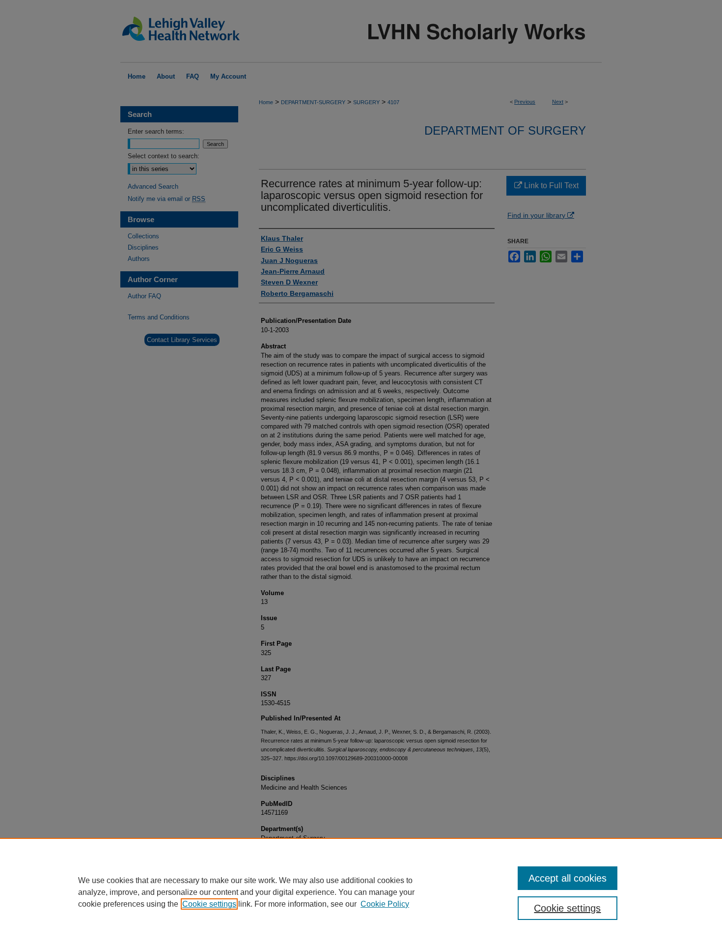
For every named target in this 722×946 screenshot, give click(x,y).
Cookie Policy (385, 904)
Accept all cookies (567, 878)
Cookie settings (209, 904)
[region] (361, 892)
